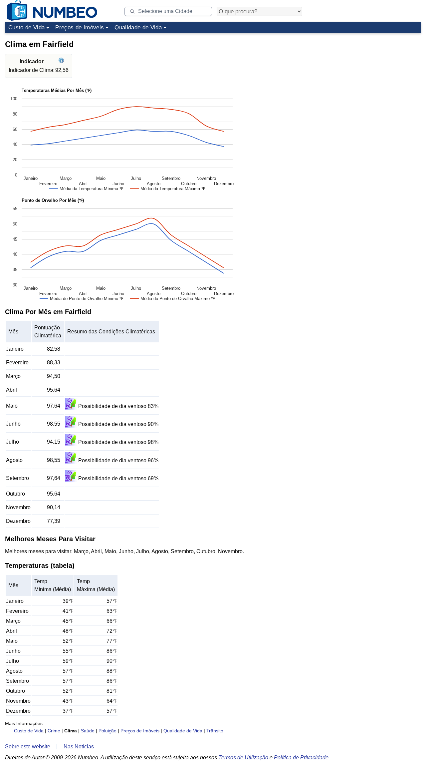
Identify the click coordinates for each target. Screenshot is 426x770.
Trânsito (214, 730)
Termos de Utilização (243, 757)
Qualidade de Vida (138, 27)
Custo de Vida (26, 27)
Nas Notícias (79, 746)
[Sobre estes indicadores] (62, 61)
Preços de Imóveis (79, 27)
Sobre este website (27, 746)
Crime (54, 730)
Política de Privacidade (301, 757)
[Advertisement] (371, 78)
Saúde (88, 730)
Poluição (107, 730)
